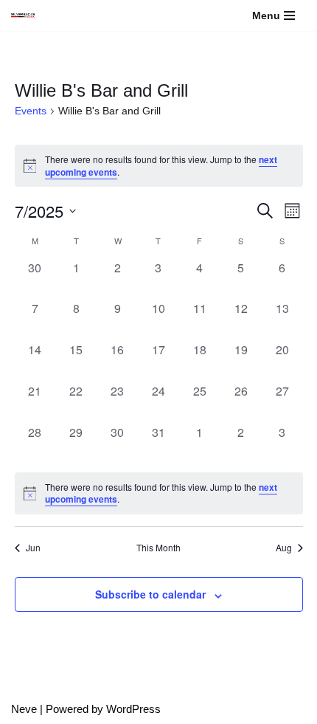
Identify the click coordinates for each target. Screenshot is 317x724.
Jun (33, 548)
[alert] (159, 493)
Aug (284, 548)
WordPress (133, 709)
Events (30, 111)
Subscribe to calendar (150, 594)
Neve (24, 709)
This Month (158, 548)
